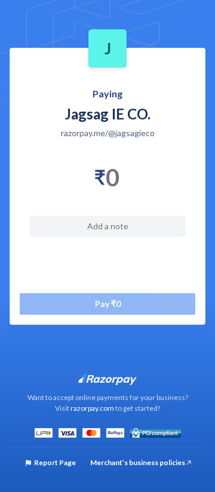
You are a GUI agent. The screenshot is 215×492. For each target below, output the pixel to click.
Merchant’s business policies (138, 462)
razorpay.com (92, 408)
